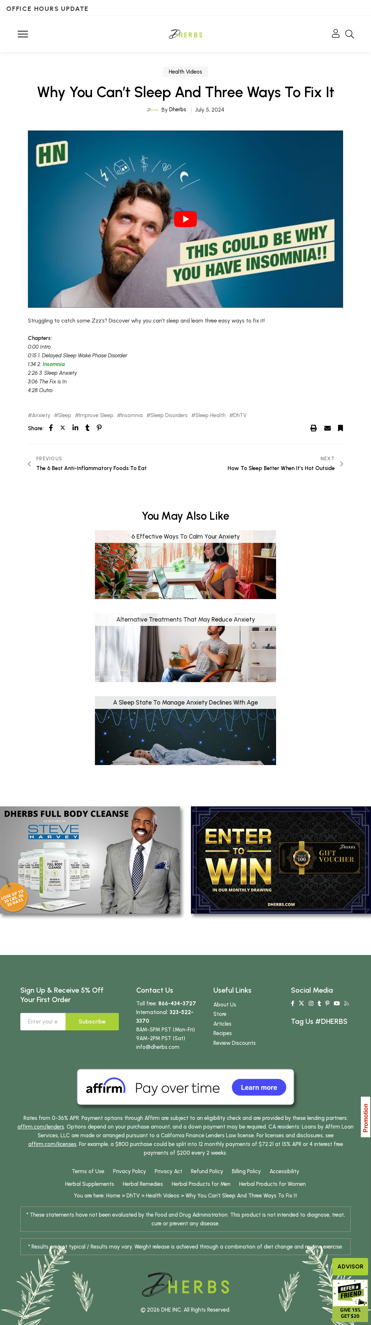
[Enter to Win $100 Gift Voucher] (281, 859)
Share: (35, 428)
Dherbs (177, 109)
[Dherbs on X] (301, 1003)
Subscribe (92, 1021)
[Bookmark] (340, 428)
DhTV (240, 415)
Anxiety (41, 415)
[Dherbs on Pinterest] (327, 1003)
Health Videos (185, 71)
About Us (224, 1004)
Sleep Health (210, 415)
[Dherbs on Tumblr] (319, 1003)
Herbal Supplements (89, 1184)
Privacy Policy (129, 1171)
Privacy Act (168, 1171)
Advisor (350, 1266)
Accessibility (284, 1171)
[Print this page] (313, 428)
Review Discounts (234, 1043)
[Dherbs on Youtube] (337, 1003)
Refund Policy (207, 1171)
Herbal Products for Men (201, 1184)
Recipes (222, 1033)
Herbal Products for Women (272, 1184)
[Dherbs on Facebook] (292, 1003)
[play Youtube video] (185, 219)
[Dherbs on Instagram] (311, 1003)
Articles (222, 1024)
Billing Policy (246, 1171)
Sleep (64, 415)
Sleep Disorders (169, 415)
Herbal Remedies (143, 1184)
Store (219, 1014)
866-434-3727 (177, 1003)
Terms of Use (88, 1171)
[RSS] (346, 1003)
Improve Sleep (96, 415)
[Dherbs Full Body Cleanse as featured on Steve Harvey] (90, 859)
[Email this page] (327, 428)
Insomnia (54, 364)
